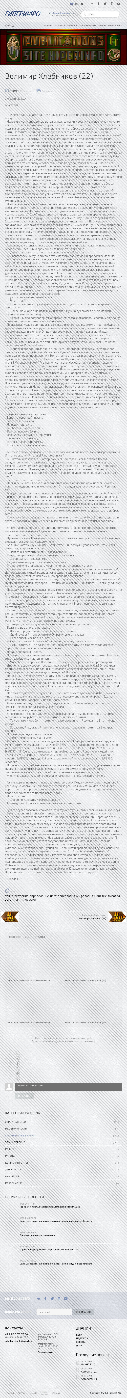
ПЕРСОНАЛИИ (13, 1183)
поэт (53, 896)
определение (39, 896)
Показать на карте (47, 1352)
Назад (10, 25)
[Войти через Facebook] (17, 1063)
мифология (84, 896)
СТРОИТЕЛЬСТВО (15, 1121)
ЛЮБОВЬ (81, 1341)
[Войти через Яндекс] (17, 1068)
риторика (21, 896)
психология (66, 896)
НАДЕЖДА (82, 1338)
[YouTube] (65, 1298)
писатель (115, 896)
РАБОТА (10, 1155)
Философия (27, 899)
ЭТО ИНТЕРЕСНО (15, 1142)
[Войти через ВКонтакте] (17, 1058)
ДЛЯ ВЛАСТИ (13, 1169)
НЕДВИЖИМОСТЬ (16, 1128)
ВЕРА (79, 1334)
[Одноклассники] (59, 1298)
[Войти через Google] (17, 1073)
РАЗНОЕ (10, 1149)
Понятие (100, 896)
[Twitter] (52, 1298)
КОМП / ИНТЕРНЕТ (16, 1162)
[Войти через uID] (17, 1053)
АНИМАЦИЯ (12, 1176)
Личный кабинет (62, 13)
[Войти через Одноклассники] (17, 1078)
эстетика (11, 899)
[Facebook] (45, 1298)
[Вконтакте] (38, 1298)
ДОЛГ (79, 1345)
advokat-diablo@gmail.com (19, 1341)
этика (9, 896)
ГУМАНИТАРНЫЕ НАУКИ (20, 1135)
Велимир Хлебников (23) (92, 918)
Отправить (24, 1096)
